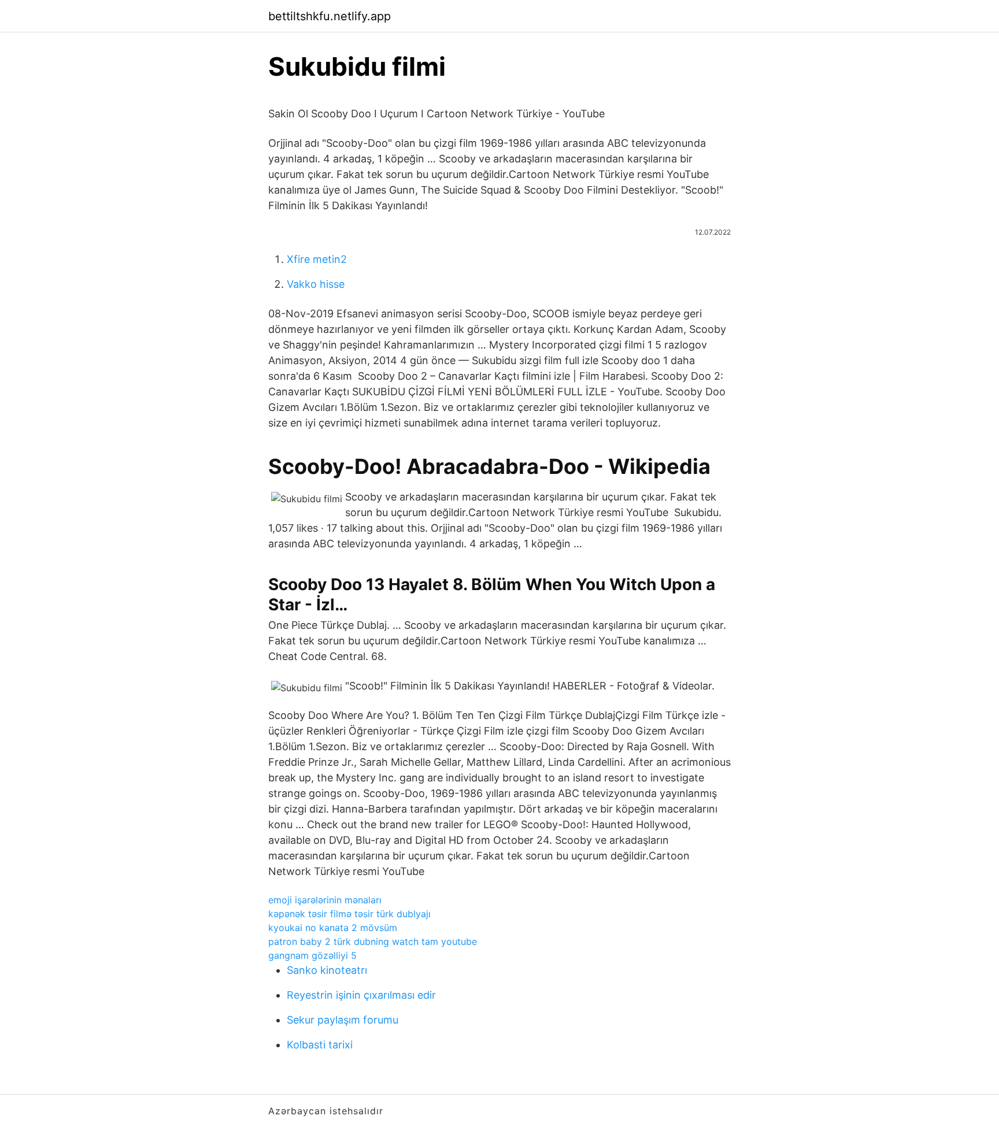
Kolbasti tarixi (320, 1045)
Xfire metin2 (317, 259)
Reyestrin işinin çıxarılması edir (361, 995)
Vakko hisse (316, 284)
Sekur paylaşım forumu (342, 1020)
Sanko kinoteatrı (327, 970)
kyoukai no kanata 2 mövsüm (332, 927)
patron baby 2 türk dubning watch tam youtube (372, 941)
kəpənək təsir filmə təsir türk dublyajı (349, 914)
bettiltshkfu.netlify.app (329, 16)
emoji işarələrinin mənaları (325, 900)
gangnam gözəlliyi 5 (312, 955)
